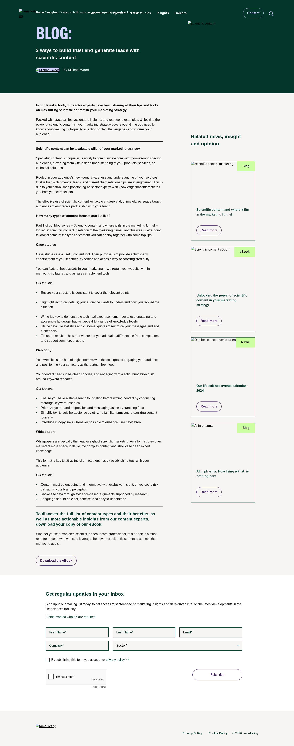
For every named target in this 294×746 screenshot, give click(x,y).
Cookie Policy (218, 733)
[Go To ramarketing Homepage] (46, 726)
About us (98, 13)
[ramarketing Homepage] (27, 13)
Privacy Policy (192, 733)
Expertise (118, 13)
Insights (163, 13)
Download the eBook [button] (56, 560)
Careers (181, 13)
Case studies (141, 13)
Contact (253, 13)
